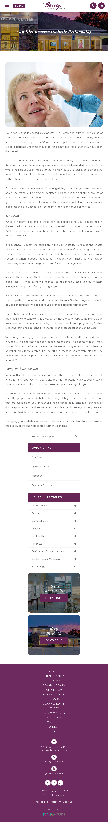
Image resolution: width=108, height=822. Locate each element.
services (36, 513)
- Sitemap (66, 802)
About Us (37, 476)
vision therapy (40, 505)
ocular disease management (48, 559)
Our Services (39, 457)
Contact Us (54, 640)
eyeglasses (38, 528)
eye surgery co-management (48, 551)
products (37, 543)
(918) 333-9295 (54, 774)
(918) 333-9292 (54, 762)
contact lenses (40, 521)
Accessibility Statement (48, 802)
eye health (38, 536)
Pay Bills (19, 6)
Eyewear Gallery (41, 466)
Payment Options (42, 485)
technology (38, 566)
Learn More (54, 598)
